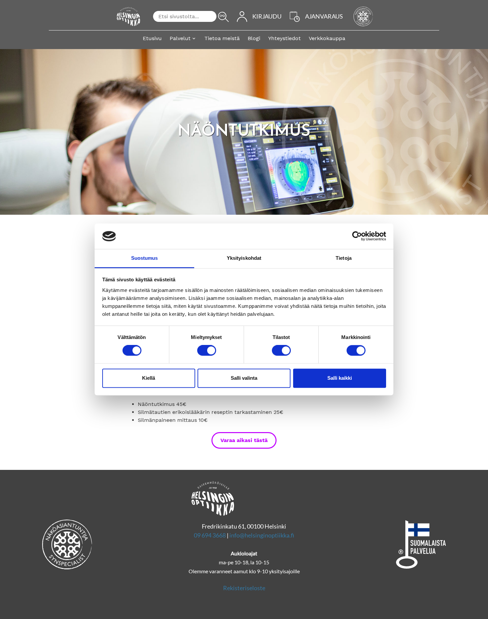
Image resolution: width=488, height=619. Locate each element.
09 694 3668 (210, 535)
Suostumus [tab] (144, 258)
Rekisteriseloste (244, 587)
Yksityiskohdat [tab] (244, 258)
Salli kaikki (339, 378)
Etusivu (152, 38)
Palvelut (180, 38)
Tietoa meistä (222, 38)
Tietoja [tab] (344, 258)
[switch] (206, 350)
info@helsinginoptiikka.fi (261, 535)
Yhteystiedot (284, 38)
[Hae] (223, 17)
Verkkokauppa (327, 38)
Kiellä (148, 378)
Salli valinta (244, 378)
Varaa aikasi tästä (244, 440)
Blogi (254, 38)
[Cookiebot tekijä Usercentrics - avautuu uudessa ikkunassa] (357, 236)
